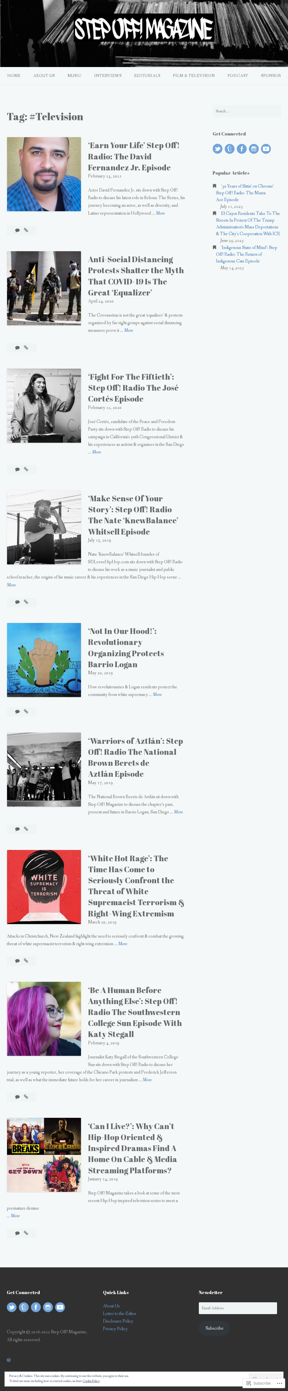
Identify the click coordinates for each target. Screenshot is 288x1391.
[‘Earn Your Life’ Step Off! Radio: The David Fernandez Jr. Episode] (26, 230)
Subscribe (215, 1328)
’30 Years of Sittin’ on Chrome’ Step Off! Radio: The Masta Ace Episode (245, 193)
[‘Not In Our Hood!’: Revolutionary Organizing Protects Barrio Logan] (26, 712)
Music (75, 75)
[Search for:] (247, 111)
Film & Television (194, 75)
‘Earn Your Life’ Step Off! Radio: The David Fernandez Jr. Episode (134, 156)
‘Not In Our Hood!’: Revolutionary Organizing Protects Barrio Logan (126, 647)
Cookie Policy (91, 1381)
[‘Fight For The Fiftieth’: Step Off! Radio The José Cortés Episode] (26, 470)
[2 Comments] (18, 961)
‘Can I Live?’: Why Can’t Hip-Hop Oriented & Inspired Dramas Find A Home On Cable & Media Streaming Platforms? (132, 1148)
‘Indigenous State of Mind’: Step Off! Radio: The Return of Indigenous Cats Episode (246, 254)
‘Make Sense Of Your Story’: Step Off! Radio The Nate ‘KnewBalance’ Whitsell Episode (133, 515)
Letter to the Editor (119, 1314)
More (160, 213)
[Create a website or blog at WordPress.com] (9, 1360)
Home (14, 75)
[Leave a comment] (18, 230)
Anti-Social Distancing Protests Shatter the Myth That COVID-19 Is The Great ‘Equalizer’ (136, 276)
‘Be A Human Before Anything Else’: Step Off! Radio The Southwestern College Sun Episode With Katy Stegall (135, 1012)
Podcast (238, 75)
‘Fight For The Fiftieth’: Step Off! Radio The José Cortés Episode (133, 387)
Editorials (147, 75)
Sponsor (271, 75)
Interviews (108, 75)
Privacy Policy (115, 1329)
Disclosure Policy (118, 1321)
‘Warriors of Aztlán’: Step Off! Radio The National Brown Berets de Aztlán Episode (135, 757)
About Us (44, 75)
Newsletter (211, 1292)
